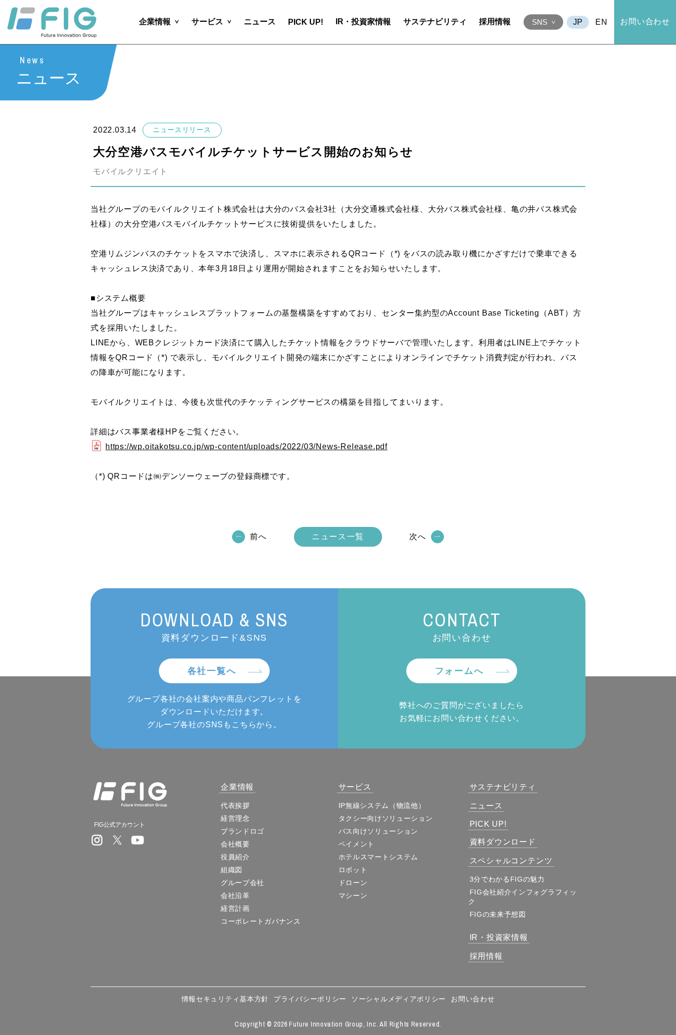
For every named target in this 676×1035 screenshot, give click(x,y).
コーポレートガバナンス (261, 921)
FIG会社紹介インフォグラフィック (522, 896)
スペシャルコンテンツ (511, 860)
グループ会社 (242, 883)
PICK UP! (305, 22)
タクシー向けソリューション (385, 818)
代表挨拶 (235, 805)
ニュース (260, 21)
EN (601, 22)
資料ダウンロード (503, 842)
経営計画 (235, 908)
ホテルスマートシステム (378, 857)
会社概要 (235, 844)
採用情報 (495, 21)
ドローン (353, 883)
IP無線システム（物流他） (382, 805)
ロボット (353, 870)
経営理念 (235, 818)
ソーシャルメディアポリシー (398, 999)
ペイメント (356, 844)
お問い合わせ (645, 21)
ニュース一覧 (338, 536)
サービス (207, 21)
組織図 (231, 870)
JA (578, 22)
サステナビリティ (435, 21)
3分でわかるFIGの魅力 (507, 879)
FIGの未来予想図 (498, 914)
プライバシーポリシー (310, 999)
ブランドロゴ (242, 831)
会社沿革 (235, 895)
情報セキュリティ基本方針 (225, 999)
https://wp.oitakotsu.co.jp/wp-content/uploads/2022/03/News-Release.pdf (246, 446)
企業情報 (155, 21)
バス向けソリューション (378, 831)
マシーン (353, 895)
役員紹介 (235, 857)
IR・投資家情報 (363, 21)
